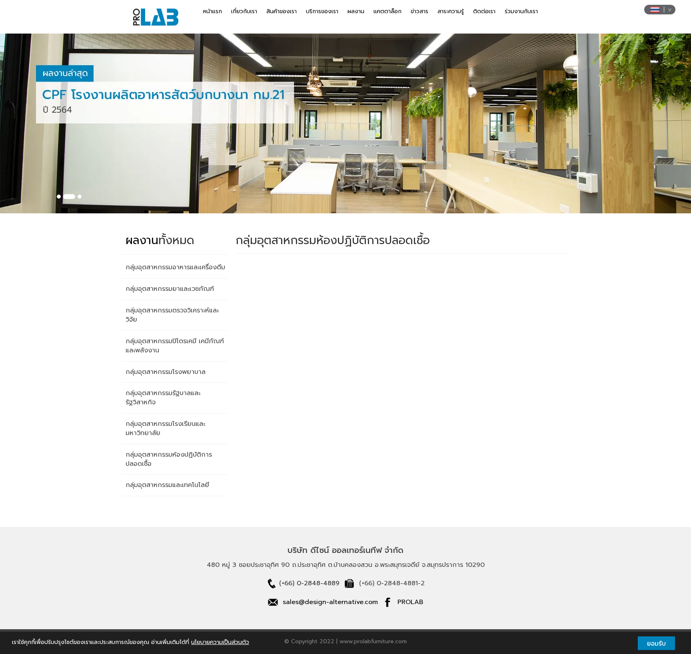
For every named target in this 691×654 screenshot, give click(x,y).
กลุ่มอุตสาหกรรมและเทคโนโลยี (167, 485)
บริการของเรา (322, 12)
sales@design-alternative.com (330, 602)
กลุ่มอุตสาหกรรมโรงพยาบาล (166, 372)
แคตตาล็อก (387, 12)
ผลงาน (355, 12)
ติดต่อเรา (484, 12)
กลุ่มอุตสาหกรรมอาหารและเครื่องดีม (175, 267)
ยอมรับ (656, 643)
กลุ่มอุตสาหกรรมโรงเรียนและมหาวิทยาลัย (165, 428)
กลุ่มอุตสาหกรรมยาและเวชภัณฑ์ (170, 289)
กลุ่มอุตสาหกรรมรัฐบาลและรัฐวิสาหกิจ (163, 397)
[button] (52, 123)
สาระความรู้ (450, 12)
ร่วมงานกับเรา (521, 12)
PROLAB (410, 602)
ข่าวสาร (419, 12)
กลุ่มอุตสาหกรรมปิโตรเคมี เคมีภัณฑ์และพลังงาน (175, 345)
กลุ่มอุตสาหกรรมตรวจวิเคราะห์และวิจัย (172, 315)
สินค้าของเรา (281, 12)
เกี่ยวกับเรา (244, 12)
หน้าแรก (212, 12)
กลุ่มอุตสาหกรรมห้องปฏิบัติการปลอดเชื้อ (169, 459)
